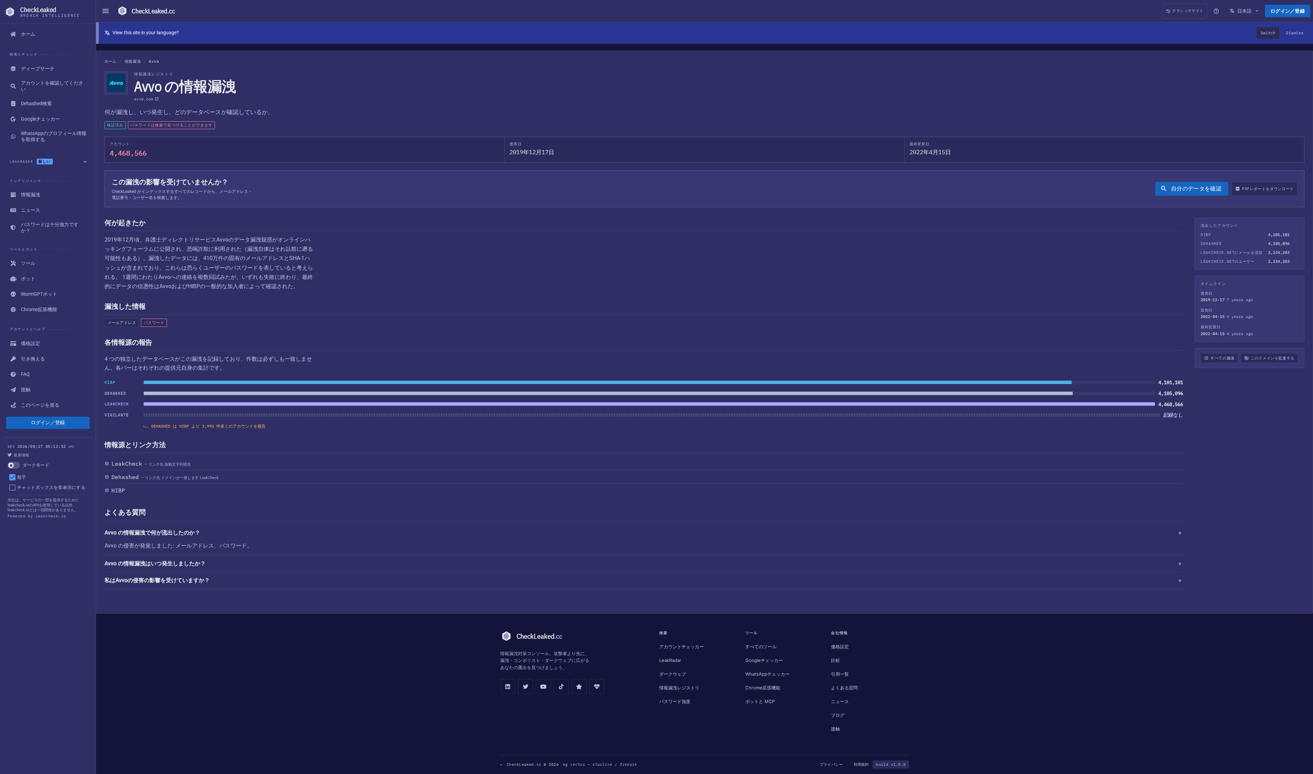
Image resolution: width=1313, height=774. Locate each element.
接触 (835, 729)
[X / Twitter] (525, 686)
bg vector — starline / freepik (600, 764)
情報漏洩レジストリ (679, 687)
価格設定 (840, 646)
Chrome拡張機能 (762, 687)
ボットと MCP (760, 701)
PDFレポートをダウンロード (1268, 188)
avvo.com (143, 98)
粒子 (21, 477)
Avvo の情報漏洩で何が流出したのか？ (152, 532)
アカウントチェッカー (681, 646)
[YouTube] (543, 686)
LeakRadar (670, 660)
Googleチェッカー (764, 660)
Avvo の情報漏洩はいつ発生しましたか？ (155, 563)
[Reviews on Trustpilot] (579, 686)
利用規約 (861, 764)
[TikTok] (561, 686)
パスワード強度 (674, 701)
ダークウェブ (672, 674)
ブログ (837, 715)
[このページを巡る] (1216, 11)
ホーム (111, 61)
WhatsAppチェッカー (767, 674)
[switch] (48, 465)
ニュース (840, 701)
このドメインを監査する (1272, 358)
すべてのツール (760, 646)
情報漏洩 (133, 61)
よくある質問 (844, 687)
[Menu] (105, 11)
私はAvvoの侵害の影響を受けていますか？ (157, 580)
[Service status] (596, 686)
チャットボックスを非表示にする (51, 487)
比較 (835, 660)
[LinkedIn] (507, 686)
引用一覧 (840, 674)
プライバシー (831, 764)
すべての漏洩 (1222, 358)
